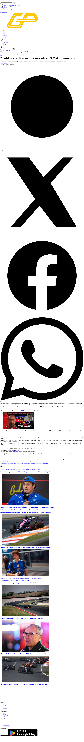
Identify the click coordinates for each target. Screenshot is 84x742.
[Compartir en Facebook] (42, 316)
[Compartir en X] (42, 233)
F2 (2, 5)
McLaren (44, 463)
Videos (1, 7)
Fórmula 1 (4, 461)
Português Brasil (6, 42)
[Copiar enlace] (0, 401)
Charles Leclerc (6, 463)
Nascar (4, 714)
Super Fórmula (20, 5)
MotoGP (9, 5)
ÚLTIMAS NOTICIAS (8, 50)
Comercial (17, 9)
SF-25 (47, 463)
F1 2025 (11, 463)
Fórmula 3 (5, 709)
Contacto (21, 9)
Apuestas (5, 7)
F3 (3, 32)
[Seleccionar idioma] (2, 40)
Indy (12, 5)
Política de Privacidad (11, 9)
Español (4, 43)
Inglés (1, 12)
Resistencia (15, 5)
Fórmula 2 (5, 708)
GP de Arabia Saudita (31, 463)
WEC (4, 713)
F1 (1, 5)
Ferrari (14, 463)
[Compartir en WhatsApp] (42, 400)
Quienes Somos (3, 9)
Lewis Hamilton (38, 463)
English (4, 44)
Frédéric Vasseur (23, 463)
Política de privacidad (7, 726)
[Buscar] (13, 3)
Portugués (5, 12)
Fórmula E (5, 5)
